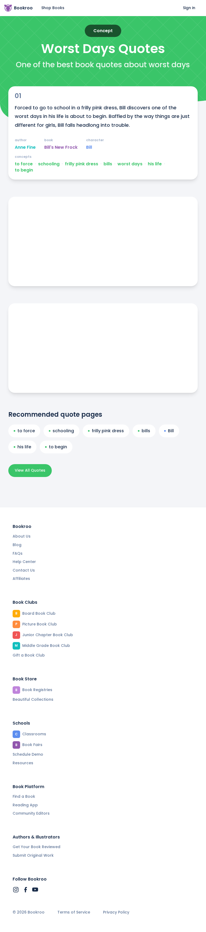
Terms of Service (73, 912)
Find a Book (24, 796)
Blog (17, 544)
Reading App (25, 805)
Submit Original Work (33, 855)
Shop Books (52, 7)
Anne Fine (25, 147)
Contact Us (24, 570)
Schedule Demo (28, 754)
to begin (24, 170)
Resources (23, 763)
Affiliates (21, 578)
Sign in (189, 7)
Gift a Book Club (29, 655)
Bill (89, 147)
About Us (22, 536)
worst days (129, 164)
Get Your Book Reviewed (36, 846)
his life (155, 164)
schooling (49, 164)
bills (108, 164)
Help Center (24, 561)
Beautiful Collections (33, 699)
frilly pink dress (81, 164)
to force (24, 164)
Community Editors (31, 813)
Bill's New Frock (61, 147)
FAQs (18, 553)
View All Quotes (30, 470)
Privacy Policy (116, 912)
